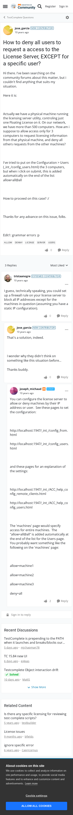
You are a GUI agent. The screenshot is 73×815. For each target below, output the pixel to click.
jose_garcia (22, 28)
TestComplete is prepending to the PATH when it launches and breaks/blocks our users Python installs (34, 641)
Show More (38, 687)
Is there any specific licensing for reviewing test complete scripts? (35, 716)
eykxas (25, 661)
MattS (26, 679)
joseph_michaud (30, 389)
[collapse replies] (36, 273)
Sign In (63, 6)
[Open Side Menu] (5, 6)
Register (50, 6)
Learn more (31, 783)
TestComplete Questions (20, 17)
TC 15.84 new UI (15, 656)
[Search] (39, 6)
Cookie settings (36, 795)
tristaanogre (22, 276)
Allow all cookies (36, 806)
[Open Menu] (67, 17)
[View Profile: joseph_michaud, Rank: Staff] (14, 391)
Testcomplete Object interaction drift (31, 670)
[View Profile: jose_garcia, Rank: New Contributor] (8, 30)
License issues (14, 732)
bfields (29, 736)
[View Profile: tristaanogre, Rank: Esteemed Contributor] (8, 278)
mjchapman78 (30, 647)
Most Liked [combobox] (59, 265)
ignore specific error (19, 745)
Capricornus (30, 750)
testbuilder (29, 723)
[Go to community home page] (23, 6)
